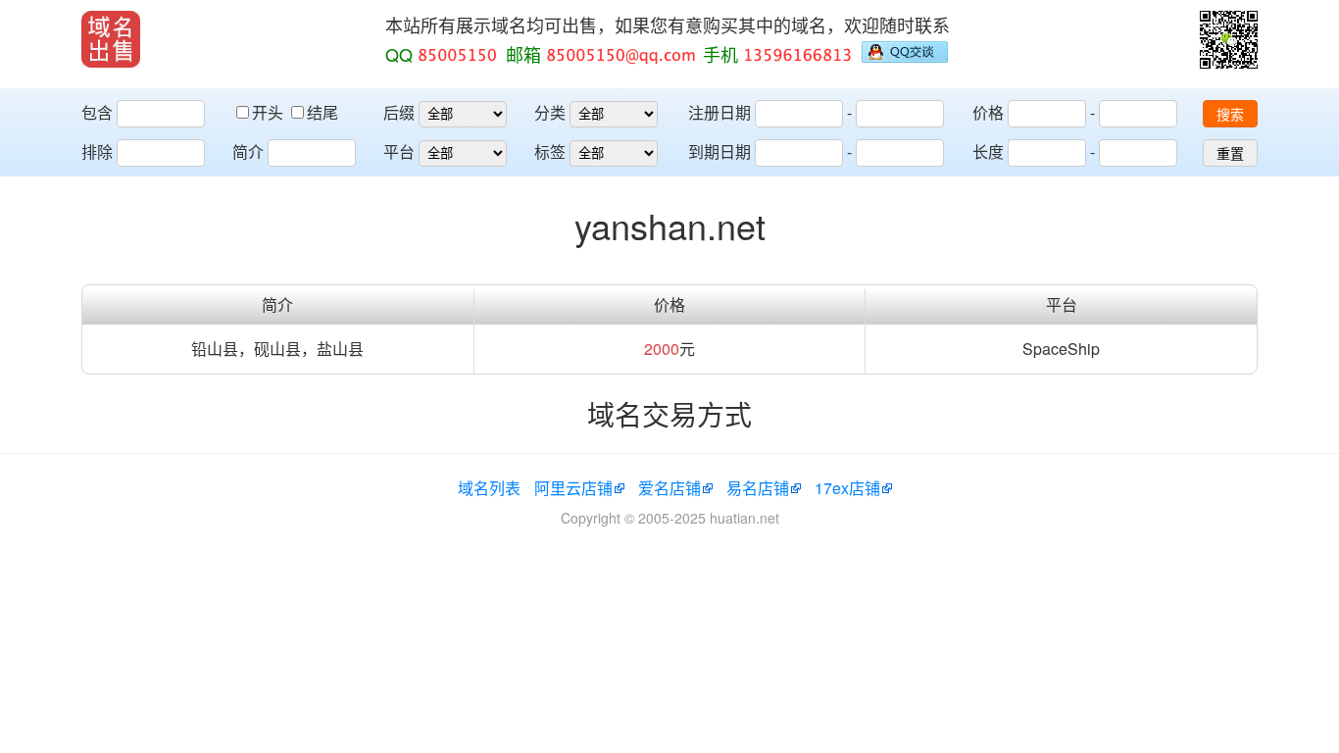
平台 (399, 151)
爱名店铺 (669, 488)
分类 (550, 112)
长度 (988, 151)
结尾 (322, 112)
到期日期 (719, 151)
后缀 (399, 112)
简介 (248, 151)
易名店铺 (757, 488)
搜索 (1230, 115)
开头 (269, 112)
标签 (550, 151)
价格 (988, 112)
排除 (97, 151)
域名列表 (489, 488)
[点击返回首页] (110, 39)
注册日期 (719, 112)
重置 (1230, 154)
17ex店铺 (847, 488)
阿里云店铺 (573, 488)
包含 (97, 112)
